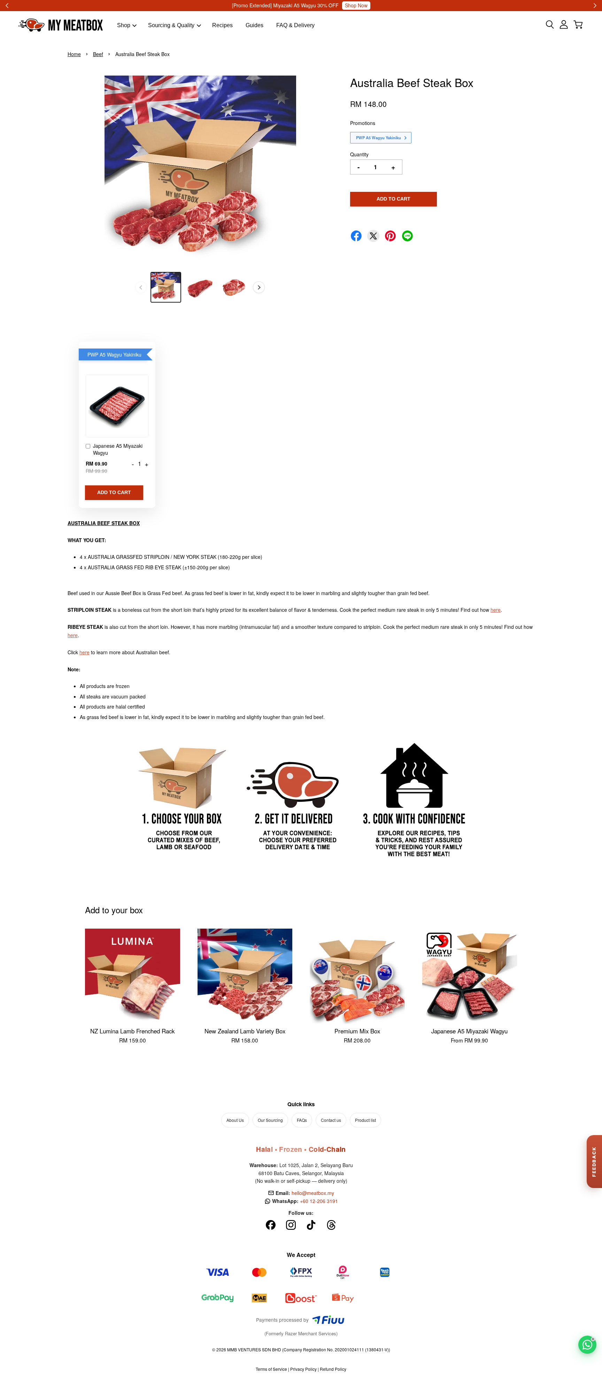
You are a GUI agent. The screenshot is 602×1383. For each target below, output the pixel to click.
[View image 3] (234, 287)
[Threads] (331, 1225)
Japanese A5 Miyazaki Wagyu (117, 449)
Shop (123, 25)
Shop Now (348, 5)
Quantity (359, 154)
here (496, 609)
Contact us (331, 1120)
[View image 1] (165, 287)
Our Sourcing (270, 1120)
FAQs (302, 1120)
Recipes (222, 25)
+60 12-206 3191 (319, 1200)
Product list (365, 1120)
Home (74, 53)
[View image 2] (200, 287)
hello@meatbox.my (313, 1192)
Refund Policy (333, 1369)
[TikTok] (311, 1225)
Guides (254, 25)
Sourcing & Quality (171, 25)
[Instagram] (291, 1225)
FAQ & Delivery (295, 25)
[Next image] (259, 287)
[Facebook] (271, 1225)
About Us (235, 1120)
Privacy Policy (303, 1369)
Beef (98, 53)
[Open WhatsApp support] (587, 1345)
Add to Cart (114, 492)
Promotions (362, 122)
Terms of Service (271, 1369)
